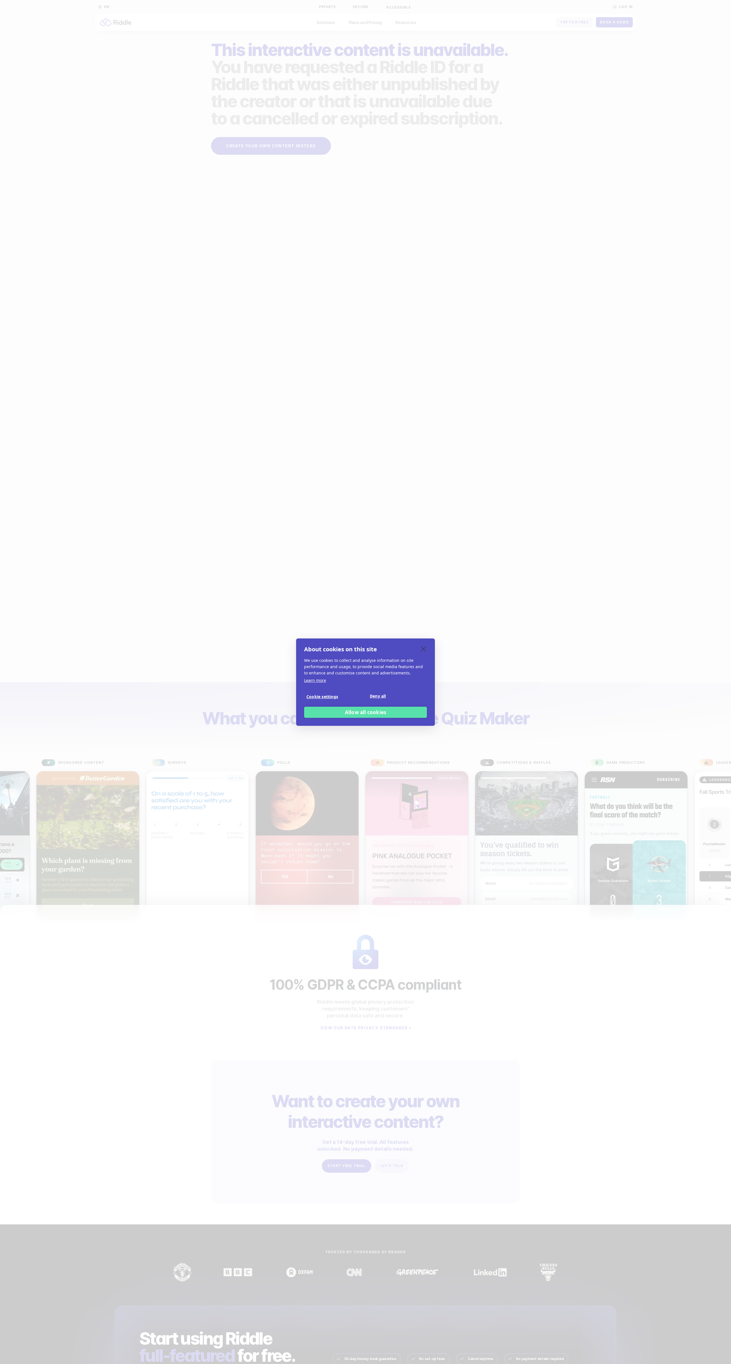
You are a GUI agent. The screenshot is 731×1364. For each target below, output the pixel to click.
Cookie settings (322, 696)
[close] (423, 648)
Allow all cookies (365, 712)
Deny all (378, 695)
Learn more (315, 680)
